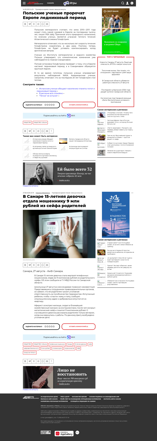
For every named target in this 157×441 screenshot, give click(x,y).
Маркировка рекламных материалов (54, 401)
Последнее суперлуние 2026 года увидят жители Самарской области (116, 91)
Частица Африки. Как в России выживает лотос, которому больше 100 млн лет (120, 122)
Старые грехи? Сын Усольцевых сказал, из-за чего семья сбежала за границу (120, 244)
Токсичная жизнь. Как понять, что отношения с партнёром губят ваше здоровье (115, 72)
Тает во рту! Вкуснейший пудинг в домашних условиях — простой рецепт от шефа (119, 137)
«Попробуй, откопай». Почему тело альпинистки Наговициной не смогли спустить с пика (120, 114)
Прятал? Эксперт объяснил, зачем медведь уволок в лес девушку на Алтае (119, 267)
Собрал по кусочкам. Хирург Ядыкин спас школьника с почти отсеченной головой (120, 145)
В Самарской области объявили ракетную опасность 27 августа (115, 82)
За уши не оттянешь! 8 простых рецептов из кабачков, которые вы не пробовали (120, 252)
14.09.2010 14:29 (28, 9)
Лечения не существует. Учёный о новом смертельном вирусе (119, 151)
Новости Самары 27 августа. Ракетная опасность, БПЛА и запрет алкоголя (116, 63)
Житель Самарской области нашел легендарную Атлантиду (80, 140)
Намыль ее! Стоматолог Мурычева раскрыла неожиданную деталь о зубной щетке (119, 275)
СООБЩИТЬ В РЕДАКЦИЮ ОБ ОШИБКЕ (83, 401)
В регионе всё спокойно (51, 93)
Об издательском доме (49, 396)
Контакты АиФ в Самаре (112, 399)
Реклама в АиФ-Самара (49, 399)
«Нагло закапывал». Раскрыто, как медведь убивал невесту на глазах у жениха (120, 129)
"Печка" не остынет (48, 96)
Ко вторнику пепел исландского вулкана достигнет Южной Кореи (45, 147)
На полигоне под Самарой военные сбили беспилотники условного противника (116, 100)
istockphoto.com (29, 259)
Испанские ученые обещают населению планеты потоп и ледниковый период (43, 141)
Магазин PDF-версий (79, 396)
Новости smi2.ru (30, 186)
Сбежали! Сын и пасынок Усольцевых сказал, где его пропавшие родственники (120, 282)
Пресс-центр (64, 396)
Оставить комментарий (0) (78, 105)
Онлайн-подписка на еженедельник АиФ (104, 396)
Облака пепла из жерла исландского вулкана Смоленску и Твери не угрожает (45, 155)
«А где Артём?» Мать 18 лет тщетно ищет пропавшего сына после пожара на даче (119, 260)
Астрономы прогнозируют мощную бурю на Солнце (78, 147)
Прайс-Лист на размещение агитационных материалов (80, 399)
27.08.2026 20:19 (28, 193)
